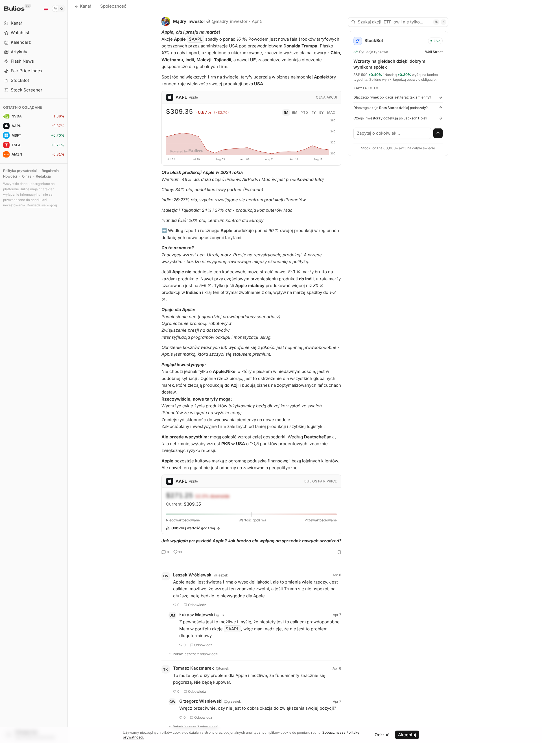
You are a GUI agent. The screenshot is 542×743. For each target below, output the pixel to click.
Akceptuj (407, 734)
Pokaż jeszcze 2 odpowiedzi (195, 654)
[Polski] (45, 8)
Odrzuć (382, 734)
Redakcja (43, 176)
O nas (26, 176)
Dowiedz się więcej (42, 205)
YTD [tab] (304, 112)
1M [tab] (286, 112)
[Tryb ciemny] (58, 8)
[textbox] (392, 133)
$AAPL (195, 39)
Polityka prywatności (20, 171)
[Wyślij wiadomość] (438, 133)
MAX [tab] (331, 112)
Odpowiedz (197, 605)
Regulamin (50, 171)
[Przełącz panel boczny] (67, 371)
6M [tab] (294, 112)
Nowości (10, 176)
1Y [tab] (314, 112)
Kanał (85, 6)
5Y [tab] (321, 112)
